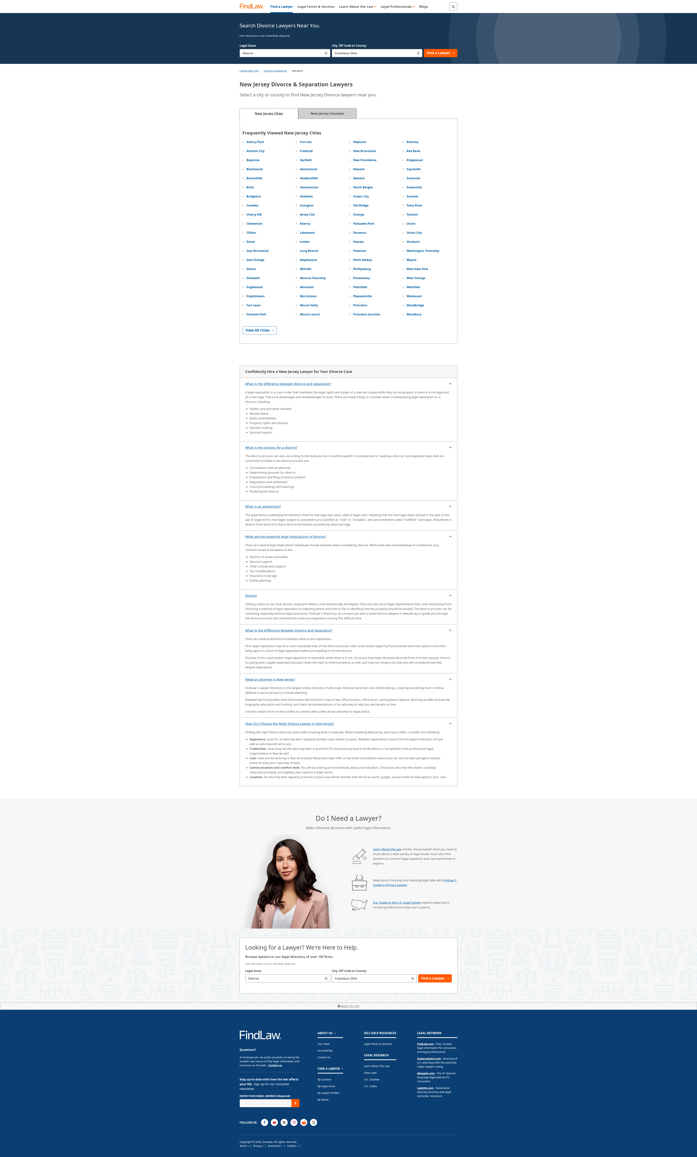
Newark (359, 169)
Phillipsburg (362, 269)
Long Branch (309, 251)
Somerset (413, 178)
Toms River (414, 205)
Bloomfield (254, 178)
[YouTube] (274, 1122)
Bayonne (252, 160)
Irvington (307, 205)
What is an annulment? (263, 506)
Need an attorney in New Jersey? (270, 679)
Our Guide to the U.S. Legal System (397, 903)
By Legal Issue (326, 1086)
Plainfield (360, 287)
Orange (358, 214)
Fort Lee (305, 142)
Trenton (412, 214)
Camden (252, 205)
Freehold (306, 151)
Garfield (305, 160)
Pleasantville (362, 296)
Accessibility (325, 1050)
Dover (250, 242)
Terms (244, 1146)
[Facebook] (264, 1122)
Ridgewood (415, 160)
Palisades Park (363, 224)
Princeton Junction (366, 314)
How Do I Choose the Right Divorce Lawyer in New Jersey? (289, 723)
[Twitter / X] (284, 1122)
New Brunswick (364, 151)
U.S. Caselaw (371, 1079)
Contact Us (324, 1057)
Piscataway (361, 278)
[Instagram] (293, 1122)
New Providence (364, 160)
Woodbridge (415, 305)
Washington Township (423, 251)
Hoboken (306, 196)
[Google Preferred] (313, 1122)
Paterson (359, 251)
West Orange (416, 278)
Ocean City (361, 196)
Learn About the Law (387, 849)
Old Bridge (360, 205)
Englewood (254, 287)
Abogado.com (426, 1073)
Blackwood (254, 169)
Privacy (257, 1146)
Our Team (324, 1044)
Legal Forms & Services (378, 1044)
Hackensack (308, 169)
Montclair (307, 287)
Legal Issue (248, 46)
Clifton (251, 233)
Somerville (414, 187)
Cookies (292, 1146)
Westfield (413, 287)
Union (411, 224)
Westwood (414, 296)
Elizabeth (253, 278)
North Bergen (363, 187)
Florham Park (256, 314)
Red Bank (413, 151)
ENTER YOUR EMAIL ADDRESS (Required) (265, 1096)
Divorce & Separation (275, 70)
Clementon (254, 224)
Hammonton (309, 187)
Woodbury (414, 314)
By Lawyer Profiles (328, 1093)
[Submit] (295, 1103)
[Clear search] (326, 978)
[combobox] (285, 53)
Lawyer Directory (249, 70)
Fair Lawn (253, 305)
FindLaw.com (425, 1044)
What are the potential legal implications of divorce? (285, 536)
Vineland (413, 242)
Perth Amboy (362, 260)
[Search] (453, 6)
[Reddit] (303, 1122)
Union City (414, 233)
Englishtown (255, 296)
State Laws (370, 1072)
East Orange (255, 260)
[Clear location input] (418, 53)
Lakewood (307, 233)
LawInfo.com (425, 1088)
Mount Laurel (310, 314)
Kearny (305, 224)
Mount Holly (309, 305)
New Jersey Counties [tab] (327, 113)
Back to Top (350, 1006)
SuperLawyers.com (429, 1058)
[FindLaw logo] (253, 6)
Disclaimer (275, 1146)
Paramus (359, 233)
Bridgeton (253, 196)
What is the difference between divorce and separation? (288, 384)
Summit (412, 196)
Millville (305, 269)
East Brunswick (257, 251)
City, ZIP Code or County (349, 46)
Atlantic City (255, 151)
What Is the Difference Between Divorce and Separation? (288, 630)
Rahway (412, 142)
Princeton (360, 305)
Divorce (251, 595)
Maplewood (308, 260)
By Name (323, 1099)
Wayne (411, 260)
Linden (305, 242)
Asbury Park (255, 142)
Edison (251, 269)
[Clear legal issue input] (326, 53)
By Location (324, 1079)
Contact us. (275, 1065)
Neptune (359, 142)
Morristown (308, 296)
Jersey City (307, 214)
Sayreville (414, 169)
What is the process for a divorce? (271, 447)
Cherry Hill (254, 214)
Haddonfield (309, 178)
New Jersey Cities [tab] (269, 113)
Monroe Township (313, 278)
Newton (359, 178)
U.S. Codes (370, 1086)
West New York (417, 269)
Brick (250, 187)
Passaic (358, 242)
